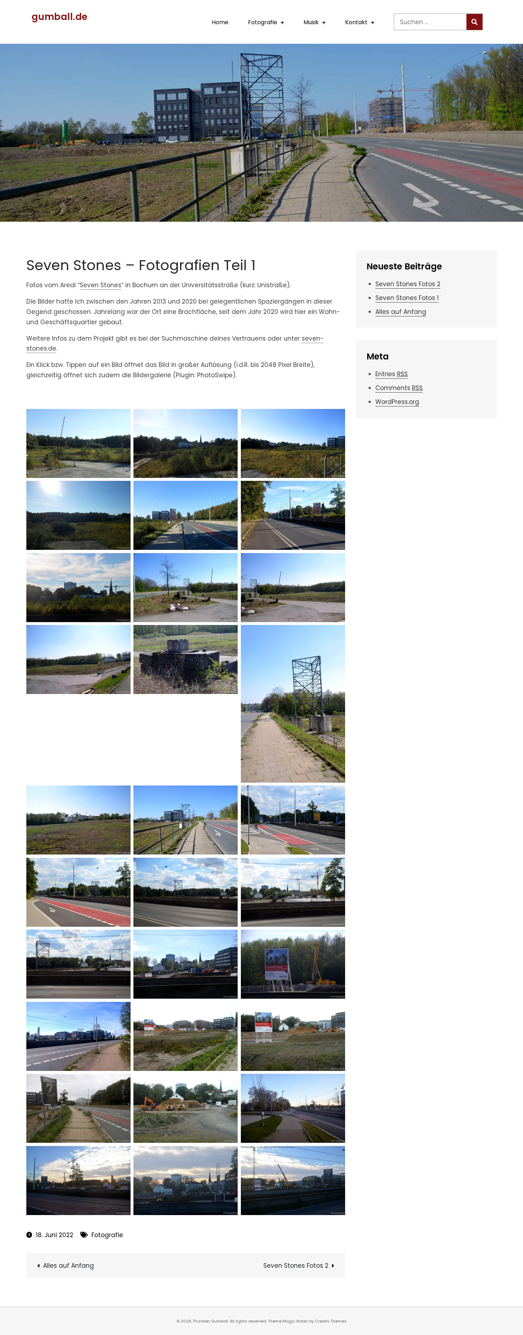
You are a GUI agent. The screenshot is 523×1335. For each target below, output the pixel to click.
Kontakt (356, 22)
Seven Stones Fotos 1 (407, 298)
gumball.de (60, 16)
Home (220, 22)
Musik (311, 22)
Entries (391, 374)
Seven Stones (100, 285)
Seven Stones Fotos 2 (295, 1265)
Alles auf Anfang (68, 1265)
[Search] (474, 22)
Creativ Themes (331, 1321)
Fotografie (262, 22)
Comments (399, 388)
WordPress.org (397, 402)
